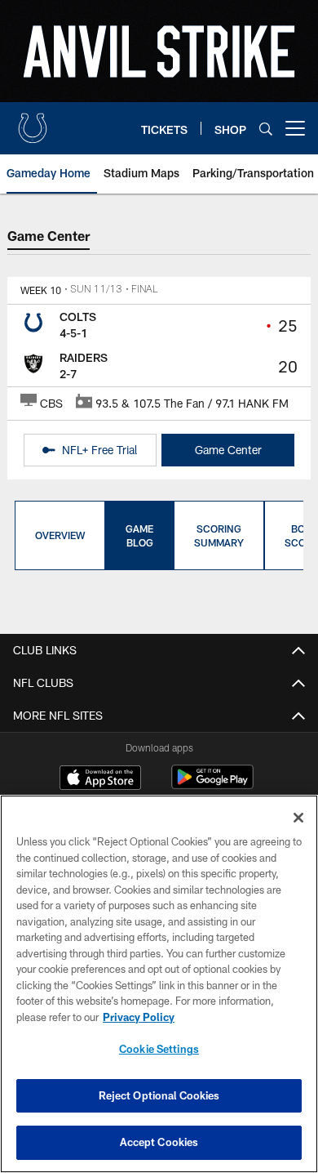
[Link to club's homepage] (32, 122)
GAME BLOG (139, 535)
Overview (60, 535)
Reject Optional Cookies (159, 1095)
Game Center (228, 450)
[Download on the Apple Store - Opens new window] (100, 779)
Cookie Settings (159, 1048)
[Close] (298, 818)
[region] (159, 984)
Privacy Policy (138, 1017)
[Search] (265, 129)
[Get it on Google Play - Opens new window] (212, 785)
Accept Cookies (159, 1141)
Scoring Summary (219, 535)
